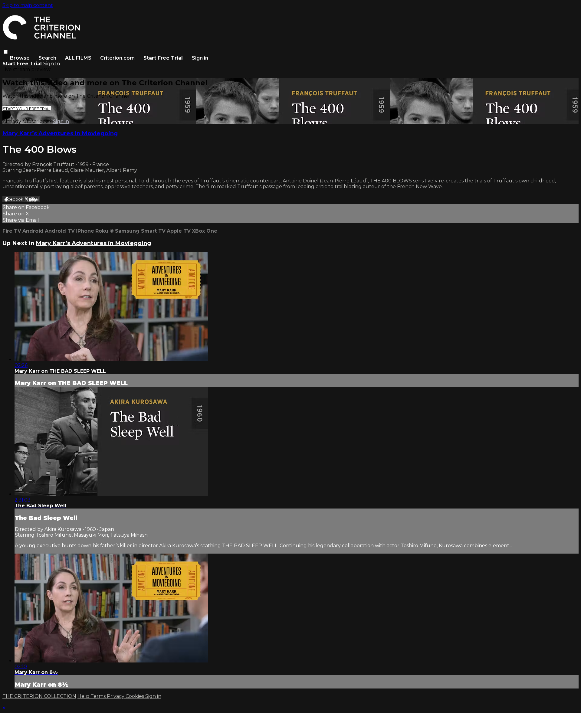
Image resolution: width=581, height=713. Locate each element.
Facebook (13, 199)
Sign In (51, 64)
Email (34, 199)
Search (47, 58)
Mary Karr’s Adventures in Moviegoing (60, 133)
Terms (98, 696)
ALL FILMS (78, 58)
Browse (20, 58)
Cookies (135, 696)
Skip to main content (27, 5)
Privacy (116, 696)
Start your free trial (27, 108)
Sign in (200, 58)
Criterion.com (117, 58)
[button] (6, 52)
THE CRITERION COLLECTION (39, 696)
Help (83, 696)
